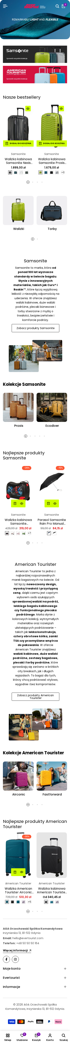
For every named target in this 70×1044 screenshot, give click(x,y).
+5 (29, 901)
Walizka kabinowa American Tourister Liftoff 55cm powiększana (51, 890)
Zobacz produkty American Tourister (35, 696)
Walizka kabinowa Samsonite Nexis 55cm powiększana (18, 161)
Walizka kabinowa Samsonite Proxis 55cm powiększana (51, 161)
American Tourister (18, 883)
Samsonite (18, 154)
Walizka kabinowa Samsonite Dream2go (18, 521)
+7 (29, 533)
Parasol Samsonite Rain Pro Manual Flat (52, 521)
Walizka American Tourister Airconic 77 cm (18, 890)
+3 (62, 172)
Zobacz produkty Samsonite (36, 328)
